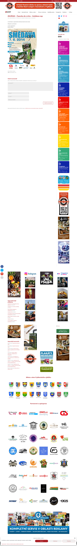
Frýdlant (9, 318)
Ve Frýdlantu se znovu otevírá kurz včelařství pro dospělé (13, 357)
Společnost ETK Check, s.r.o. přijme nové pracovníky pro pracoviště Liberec (14, 361)
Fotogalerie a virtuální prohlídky (13, 306)
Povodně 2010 (10, 312)
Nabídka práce (51, 12)
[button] (74, 538)
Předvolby (69, 541)
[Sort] (61, 36)
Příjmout (41, 541)
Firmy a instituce (42, 12)
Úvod (19, 12)
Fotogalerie (58, 12)
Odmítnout (55, 541)
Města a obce (32, 12)
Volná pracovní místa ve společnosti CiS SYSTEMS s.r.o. (14, 350)
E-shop (70, 12)
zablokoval (63, 331)
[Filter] (59, 36)
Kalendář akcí (25, 12)
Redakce (65, 12)
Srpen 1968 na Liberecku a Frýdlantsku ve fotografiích (12, 353)
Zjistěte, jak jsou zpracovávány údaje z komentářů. (34, 108)
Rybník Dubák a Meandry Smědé (13, 316)
